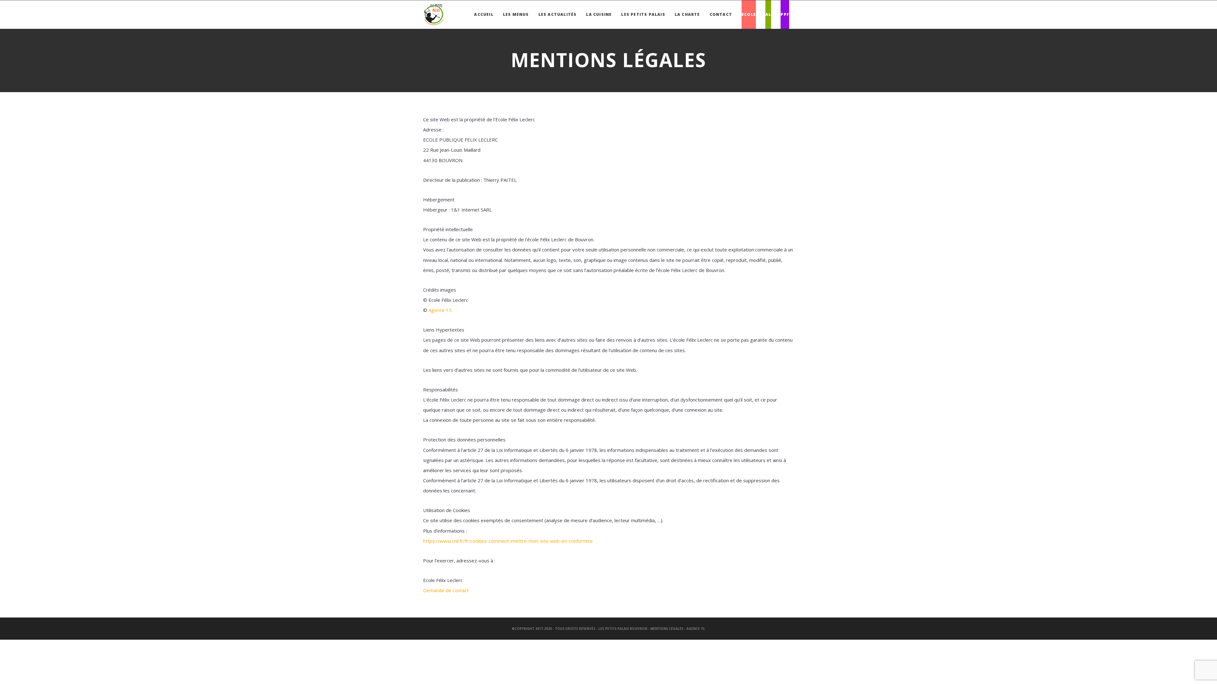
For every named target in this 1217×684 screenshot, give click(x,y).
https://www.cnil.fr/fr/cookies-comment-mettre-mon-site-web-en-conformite (508, 541)
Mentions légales (666, 628)
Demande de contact (446, 590)
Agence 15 (440, 310)
